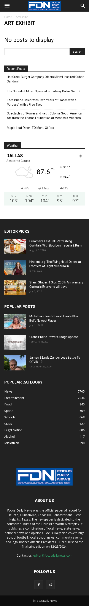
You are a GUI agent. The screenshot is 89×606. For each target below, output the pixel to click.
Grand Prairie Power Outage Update (53, 337)
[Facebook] (38, 584)
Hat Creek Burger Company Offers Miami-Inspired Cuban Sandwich (45, 79)
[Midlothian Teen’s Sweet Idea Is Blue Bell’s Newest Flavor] (15, 321)
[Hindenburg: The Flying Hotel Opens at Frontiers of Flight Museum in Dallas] (15, 267)
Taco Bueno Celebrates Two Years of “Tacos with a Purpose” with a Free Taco (41, 102)
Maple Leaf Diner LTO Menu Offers (30, 127)
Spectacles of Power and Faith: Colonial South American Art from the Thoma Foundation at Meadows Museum (45, 116)
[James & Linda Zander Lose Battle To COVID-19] (15, 362)
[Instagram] (50, 584)
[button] (7, 6)
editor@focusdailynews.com (53, 555)
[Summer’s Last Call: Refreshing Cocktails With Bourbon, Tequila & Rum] (15, 246)
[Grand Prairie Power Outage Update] (15, 342)
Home (8, 17)
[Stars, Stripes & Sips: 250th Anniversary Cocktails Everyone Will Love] (15, 287)
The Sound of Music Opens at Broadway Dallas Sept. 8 (44, 91)
